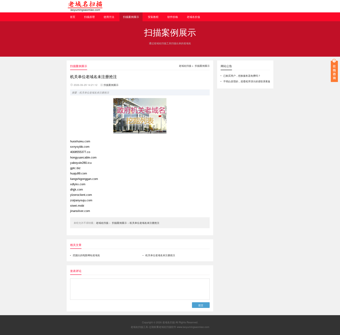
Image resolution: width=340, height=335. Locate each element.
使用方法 (109, 17)
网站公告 (226, 66)
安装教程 (153, 17)
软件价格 (172, 17)
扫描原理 (89, 17)
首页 (72, 17)
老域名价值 (193, 17)
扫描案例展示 (131, 17)
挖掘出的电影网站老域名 (86, 255)
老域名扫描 (185, 65)
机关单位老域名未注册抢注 (144, 223)
